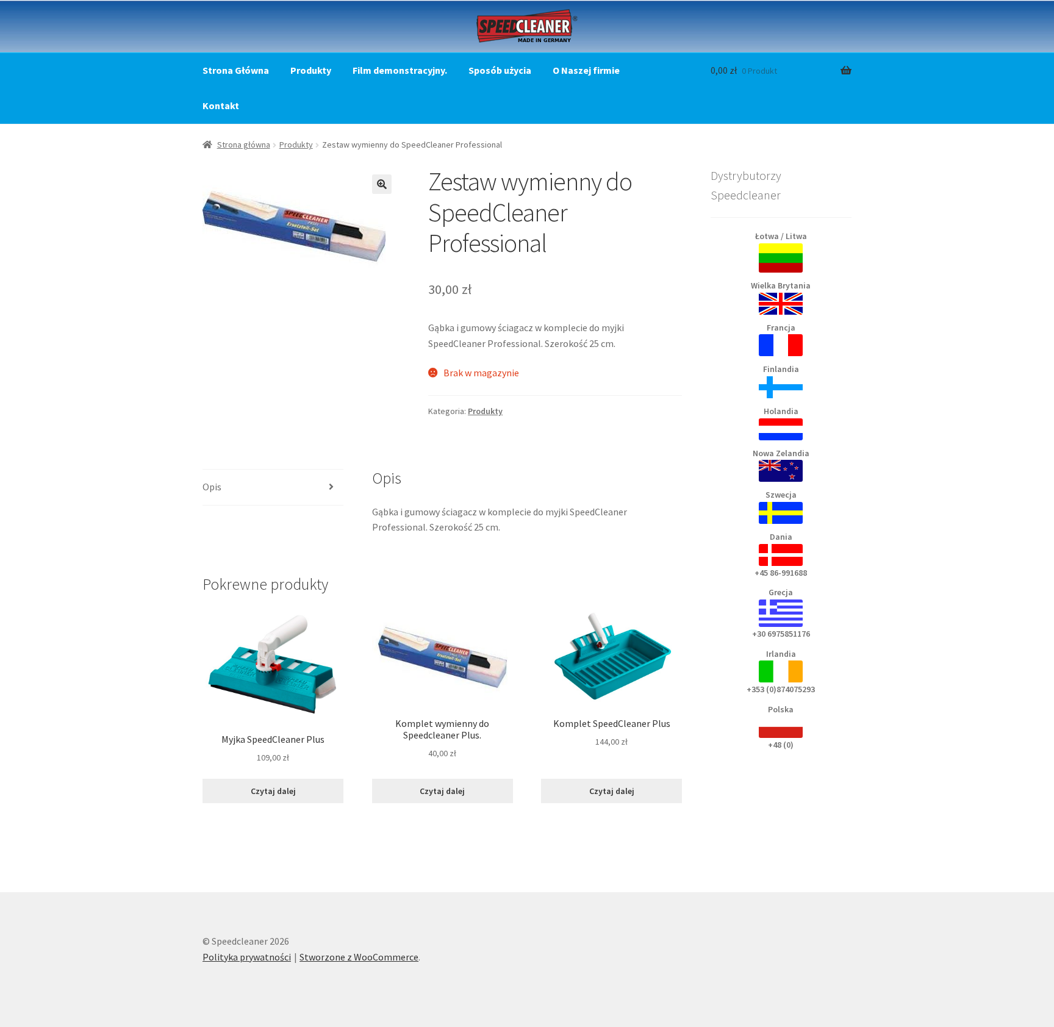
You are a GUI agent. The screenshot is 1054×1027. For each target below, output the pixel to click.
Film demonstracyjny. (400, 70)
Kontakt (221, 105)
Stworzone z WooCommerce (358, 957)
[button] (382, 184)
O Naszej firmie (586, 70)
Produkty (310, 70)
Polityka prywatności (247, 957)
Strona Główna (236, 70)
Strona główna (243, 144)
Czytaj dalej (273, 790)
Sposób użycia (499, 70)
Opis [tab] (212, 487)
